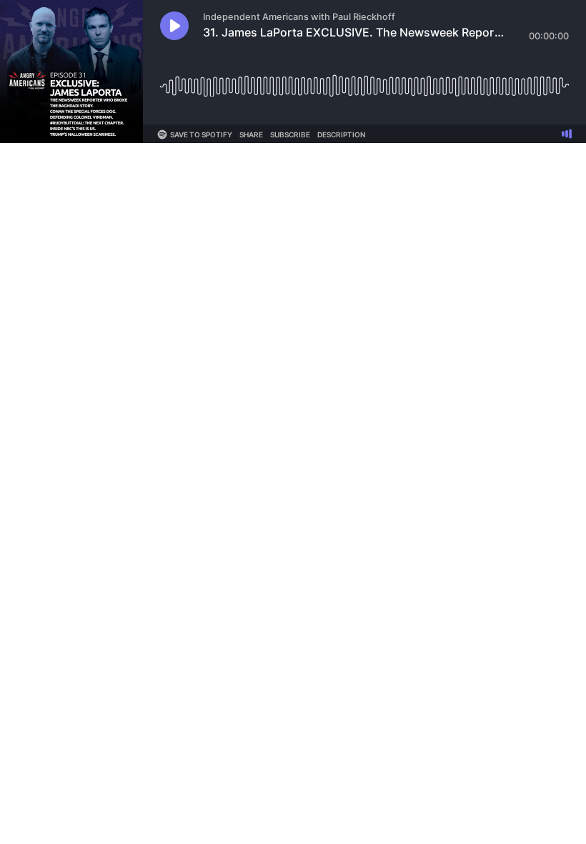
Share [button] (251, 134)
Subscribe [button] (290, 134)
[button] (174, 25)
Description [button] (341, 134)
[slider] (364, 80)
